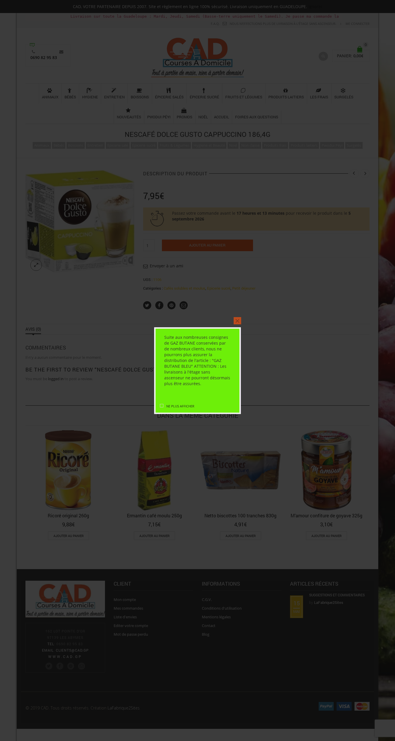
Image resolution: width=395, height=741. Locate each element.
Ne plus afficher (180, 406)
